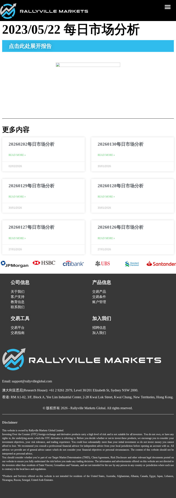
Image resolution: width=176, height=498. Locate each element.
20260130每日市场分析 (121, 144)
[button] (168, 7)
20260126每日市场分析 (121, 227)
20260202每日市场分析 (32, 144)
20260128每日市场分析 (121, 185)
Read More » (17, 155)
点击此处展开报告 (30, 46)
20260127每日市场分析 (32, 227)
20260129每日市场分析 (32, 185)
